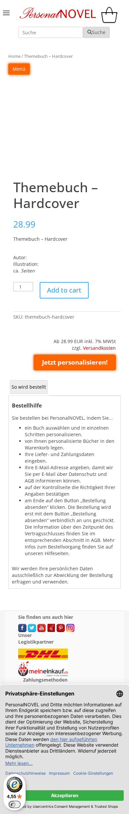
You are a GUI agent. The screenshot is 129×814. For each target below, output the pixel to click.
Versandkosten (99, 348)
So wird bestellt (29, 387)
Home (14, 56)
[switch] (15, 804)
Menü (19, 69)
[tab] (28, 387)
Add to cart (64, 290)
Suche (99, 32)
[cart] (111, 21)
